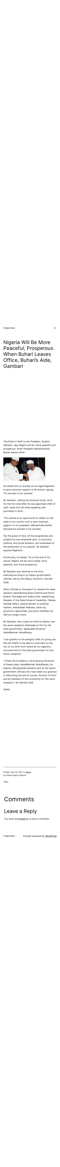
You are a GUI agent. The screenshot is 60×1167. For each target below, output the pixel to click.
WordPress (51, 836)
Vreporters (9, 328)
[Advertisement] (30, 30)
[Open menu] (55, 328)
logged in (23, 818)
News (28, 772)
